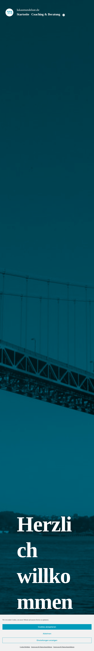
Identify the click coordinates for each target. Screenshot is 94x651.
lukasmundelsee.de (28, 9)
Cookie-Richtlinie (25, 647)
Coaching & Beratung (45, 14)
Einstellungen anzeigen (47, 640)
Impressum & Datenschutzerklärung (41, 647)
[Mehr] (63, 14)
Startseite (23, 14)
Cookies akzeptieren (47, 627)
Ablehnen (47, 633)
